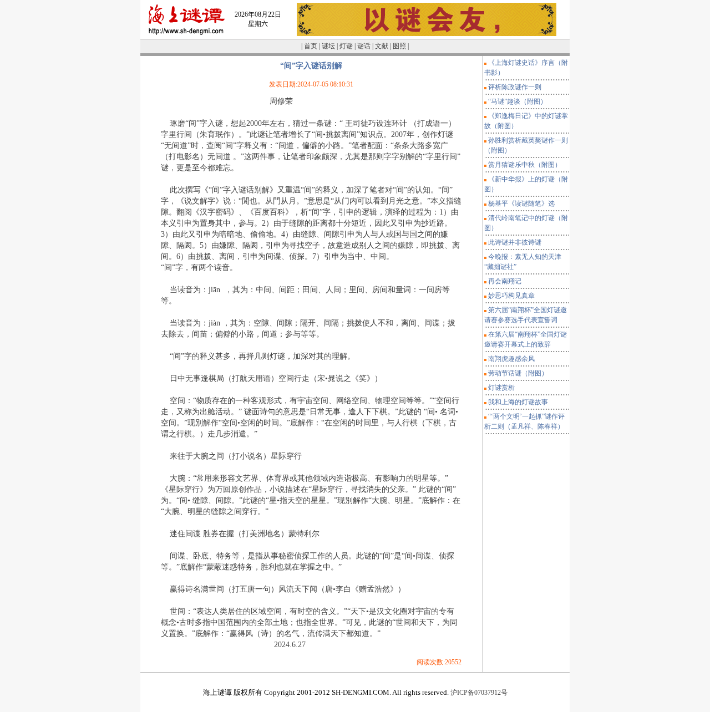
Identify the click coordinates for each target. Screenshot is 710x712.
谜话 (364, 46)
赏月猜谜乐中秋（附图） (524, 165)
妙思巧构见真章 (511, 295)
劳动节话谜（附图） (518, 373)
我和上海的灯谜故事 (518, 402)
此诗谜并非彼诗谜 (514, 242)
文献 (381, 46)
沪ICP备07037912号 (478, 692)
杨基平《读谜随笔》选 (521, 203)
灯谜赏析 (501, 387)
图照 (399, 46)
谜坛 (328, 46)
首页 (310, 46)
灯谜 (346, 46)
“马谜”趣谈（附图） (517, 101)
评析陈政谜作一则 (514, 87)
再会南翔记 (504, 281)
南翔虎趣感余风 (511, 359)
